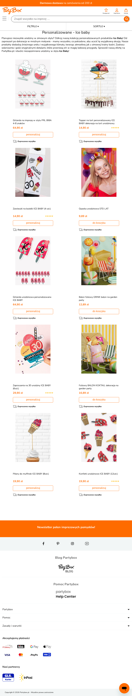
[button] (106, 11)
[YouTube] (86, 549)
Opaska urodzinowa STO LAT (93, 208)
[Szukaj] (126, 19)
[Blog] (66, 575)
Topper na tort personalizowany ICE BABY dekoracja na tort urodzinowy (97, 122)
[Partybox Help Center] (66, 601)
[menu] (4, 18)
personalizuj (33, 134)
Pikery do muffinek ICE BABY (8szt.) (31, 473)
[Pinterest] (58, 549)
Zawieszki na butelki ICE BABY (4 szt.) (32, 208)
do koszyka (99, 222)
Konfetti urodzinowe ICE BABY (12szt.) (98, 473)
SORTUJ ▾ (99, 26)
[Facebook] (43, 549)
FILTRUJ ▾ (33, 26)
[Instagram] (72, 549)
